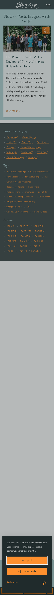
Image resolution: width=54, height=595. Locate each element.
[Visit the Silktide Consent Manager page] (44, 583)
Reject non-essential (27, 571)
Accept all (27, 560)
